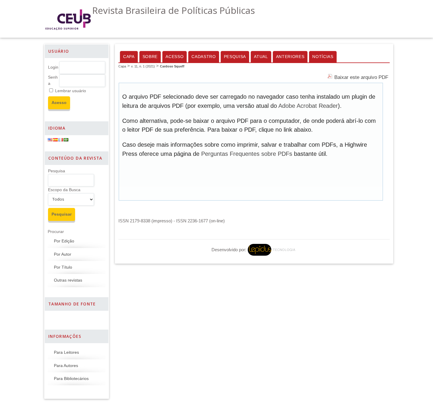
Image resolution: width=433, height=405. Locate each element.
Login (53, 67)
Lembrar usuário (70, 91)
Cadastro (203, 56)
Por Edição (64, 241)
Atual (261, 56)
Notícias (322, 56)
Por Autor (62, 254)
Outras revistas (68, 280)
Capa (129, 56)
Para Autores (66, 365)
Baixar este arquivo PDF (361, 77)
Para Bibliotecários (71, 378)
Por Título (63, 267)
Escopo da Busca (64, 190)
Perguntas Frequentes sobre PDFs (246, 154)
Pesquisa (56, 171)
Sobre (150, 56)
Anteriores (290, 56)
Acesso (175, 56)
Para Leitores (66, 352)
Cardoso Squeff (172, 66)
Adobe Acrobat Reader (308, 106)
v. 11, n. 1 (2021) (143, 66)
